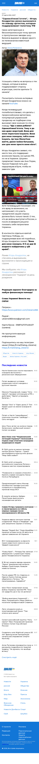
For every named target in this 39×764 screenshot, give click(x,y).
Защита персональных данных (25, 737)
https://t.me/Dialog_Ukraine (15, 348)
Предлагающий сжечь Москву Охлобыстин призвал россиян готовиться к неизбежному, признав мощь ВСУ (15, 486)
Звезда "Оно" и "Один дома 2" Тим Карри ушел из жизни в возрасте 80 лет (17, 407)
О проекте (6, 727)
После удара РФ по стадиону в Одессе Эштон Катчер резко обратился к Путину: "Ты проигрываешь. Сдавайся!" (15, 578)
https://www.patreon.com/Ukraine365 (20, 310)
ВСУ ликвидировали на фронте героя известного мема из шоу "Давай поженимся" (16, 543)
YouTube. (13, 103)
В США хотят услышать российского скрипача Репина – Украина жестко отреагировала (16, 464)
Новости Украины (17, 353)
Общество (6, 353)
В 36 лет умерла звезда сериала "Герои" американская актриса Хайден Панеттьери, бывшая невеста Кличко (16, 565)
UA (35, 3)
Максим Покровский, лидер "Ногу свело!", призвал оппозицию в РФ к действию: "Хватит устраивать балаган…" (18, 395)
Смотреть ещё (9, 657)
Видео (5, 356)
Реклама (22, 727)
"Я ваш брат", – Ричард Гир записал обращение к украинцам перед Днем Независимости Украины (17, 554)
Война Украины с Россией (18, 356)
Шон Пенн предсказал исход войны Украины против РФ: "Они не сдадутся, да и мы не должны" (16, 590)
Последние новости (14, 365)
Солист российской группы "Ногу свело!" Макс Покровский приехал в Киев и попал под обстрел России (17, 623)
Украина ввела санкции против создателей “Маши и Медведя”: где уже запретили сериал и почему (17, 522)
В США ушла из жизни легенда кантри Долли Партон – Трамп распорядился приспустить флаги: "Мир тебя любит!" (17, 452)
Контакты (6, 735)
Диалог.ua (5, 744)
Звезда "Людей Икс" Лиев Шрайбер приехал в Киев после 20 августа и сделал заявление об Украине (18, 532)
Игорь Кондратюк (17, 255)
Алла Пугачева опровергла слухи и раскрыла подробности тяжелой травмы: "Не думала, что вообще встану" (17, 648)
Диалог (4, 13)
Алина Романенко (14, 48)
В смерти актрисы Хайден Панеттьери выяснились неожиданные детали (13, 498)
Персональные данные (25, 732)
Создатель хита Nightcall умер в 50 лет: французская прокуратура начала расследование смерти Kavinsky (17, 635)
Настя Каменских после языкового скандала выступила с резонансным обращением (17, 373)
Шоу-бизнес (30, 353)
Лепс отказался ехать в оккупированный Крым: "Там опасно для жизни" (15, 611)
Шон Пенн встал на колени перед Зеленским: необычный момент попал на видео (17, 428)
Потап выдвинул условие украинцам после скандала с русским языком (15, 383)
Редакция (6, 731)
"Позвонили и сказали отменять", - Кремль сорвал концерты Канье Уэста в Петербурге (17, 475)
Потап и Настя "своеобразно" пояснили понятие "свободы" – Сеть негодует (16, 417)
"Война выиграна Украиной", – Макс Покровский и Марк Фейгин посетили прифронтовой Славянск (17, 600)
